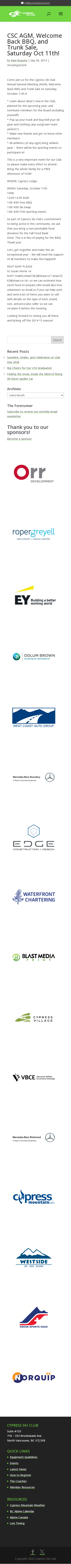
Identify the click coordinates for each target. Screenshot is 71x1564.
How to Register (20, 1475)
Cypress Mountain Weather (27, 1505)
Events (14, 1463)
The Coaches (18, 1481)
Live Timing (17, 1523)
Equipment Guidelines (23, 1457)
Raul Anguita (19, 60)
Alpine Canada (19, 1517)
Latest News (18, 1469)
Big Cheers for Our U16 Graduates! (29, 368)
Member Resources (22, 1487)
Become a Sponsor (19, 439)
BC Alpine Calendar (22, 1511)
